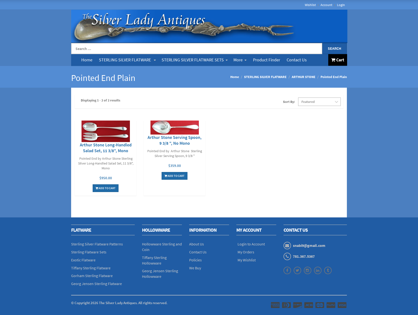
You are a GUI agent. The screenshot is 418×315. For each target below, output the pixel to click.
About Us (196, 244)
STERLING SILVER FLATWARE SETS (193, 60)
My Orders (246, 252)
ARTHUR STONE (303, 77)
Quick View (105, 132)
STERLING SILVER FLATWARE (125, 60)
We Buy (195, 267)
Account (326, 5)
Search (334, 48)
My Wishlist (247, 260)
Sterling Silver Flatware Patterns (97, 244)
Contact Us (297, 60)
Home (86, 60)
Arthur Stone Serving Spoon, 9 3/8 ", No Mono (175, 140)
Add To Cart (107, 188)
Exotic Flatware (83, 260)
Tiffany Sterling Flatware (91, 267)
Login (341, 5)
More (238, 60)
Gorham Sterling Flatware (92, 275)
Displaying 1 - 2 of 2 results (100, 100)
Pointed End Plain (334, 77)
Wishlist (310, 5)
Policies (195, 260)
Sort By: (289, 102)
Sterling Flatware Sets (88, 252)
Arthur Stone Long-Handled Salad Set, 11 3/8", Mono (106, 147)
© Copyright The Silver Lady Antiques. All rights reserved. (119, 303)
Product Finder (266, 60)
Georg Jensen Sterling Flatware (96, 283)
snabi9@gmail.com (309, 245)
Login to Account (251, 244)
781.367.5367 (304, 256)
